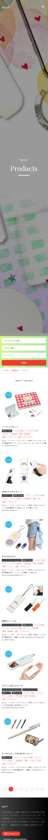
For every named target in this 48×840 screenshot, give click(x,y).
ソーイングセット (10, 427)
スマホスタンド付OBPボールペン (17, 753)
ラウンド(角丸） (16, 499)
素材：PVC (36, 499)
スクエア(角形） (19, 431)
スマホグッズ (7, 495)
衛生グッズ (6, 693)
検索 (24, 362)
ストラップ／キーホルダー (12, 560)
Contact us (12, 834)
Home (6, 370)
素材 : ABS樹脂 (24, 434)
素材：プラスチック (9, 437)
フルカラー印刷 (32, 431)
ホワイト (6, 434)
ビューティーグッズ (30, 690)
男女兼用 (14, 434)
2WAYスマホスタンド (12, 491)
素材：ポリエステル (25, 437)
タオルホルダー (9, 556)
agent (6, 7)
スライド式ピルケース (12, 685)
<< (6, 789)
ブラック (28, 495)
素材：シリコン (8, 566)
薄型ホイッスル (9, 621)
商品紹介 (15, 370)
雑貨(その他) (7, 431)
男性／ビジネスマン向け (32, 761)
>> (42, 789)
